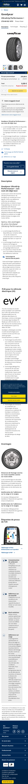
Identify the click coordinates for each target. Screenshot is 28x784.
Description (4, 27)
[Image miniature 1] (5, 67)
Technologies (14, 27)
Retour (6, 10)
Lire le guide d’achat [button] (13, 167)
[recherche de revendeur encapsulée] (17, 5)
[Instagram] (22, 731)
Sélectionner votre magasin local (11, 115)
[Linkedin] (18, 731)
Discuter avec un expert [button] (13, 172)
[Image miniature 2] (10, 67)
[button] (24, 5)
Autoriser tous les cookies (14, 400)
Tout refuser (14, 396)
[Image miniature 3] (15, 67)
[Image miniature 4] (20, 67)
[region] (14, 392)
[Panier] (21, 5)
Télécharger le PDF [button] (7, 552)
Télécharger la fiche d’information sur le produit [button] (10, 548)
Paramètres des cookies (14, 392)
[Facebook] (14, 731)
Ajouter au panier (17, 91)
